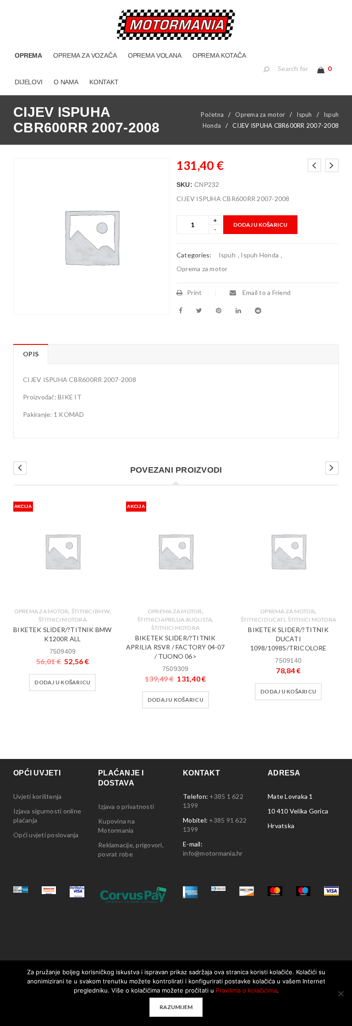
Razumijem (176, 1007)
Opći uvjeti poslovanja (46, 835)
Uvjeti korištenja (37, 796)
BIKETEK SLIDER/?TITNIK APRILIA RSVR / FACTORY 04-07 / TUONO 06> (175, 647)
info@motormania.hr (213, 853)
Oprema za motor (260, 114)
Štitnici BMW (91, 611)
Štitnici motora (62, 619)
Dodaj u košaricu (260, 224)
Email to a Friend (266, 292)
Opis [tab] (30, 354)
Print (194, 292)
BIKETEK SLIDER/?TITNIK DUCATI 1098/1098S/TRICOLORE (288, 639)
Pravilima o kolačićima (246, 990)
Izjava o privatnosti (126, 806)
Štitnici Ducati (263, 619)
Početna (212, 114)
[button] (62, 682)
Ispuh (304, 114)
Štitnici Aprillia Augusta (175, 619)
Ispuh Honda (260, 255)
